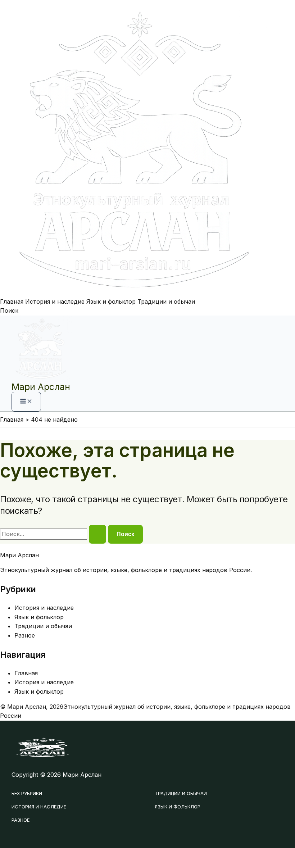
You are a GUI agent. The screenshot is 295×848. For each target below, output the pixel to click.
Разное (24, 635)
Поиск (9, 310)
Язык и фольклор (111, 301)
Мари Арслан (41, 386)
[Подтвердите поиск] (97, 534)
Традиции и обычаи (166, 301)
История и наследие (55, 301)
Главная (11, 301)
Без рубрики (27, 793)
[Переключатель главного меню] (26, 402)
